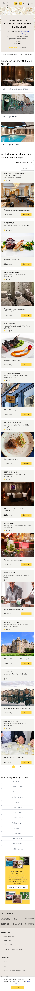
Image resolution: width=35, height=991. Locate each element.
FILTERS (25, 168)
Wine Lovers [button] (17, 792)
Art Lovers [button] (17, 833)
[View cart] (28, 4)
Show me (26, 214)
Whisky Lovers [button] (17, 797)
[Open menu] (32, 4)
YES (17, 987)
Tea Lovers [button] (17, 828)
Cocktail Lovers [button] (17, 818)
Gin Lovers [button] (17, 802)
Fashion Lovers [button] (17, 849)
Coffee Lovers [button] (17, 823)
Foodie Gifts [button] (17, 782)
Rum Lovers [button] (17, 813)
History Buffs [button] (17, 844)
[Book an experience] (20, 3)
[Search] (24, 4)
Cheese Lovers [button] (17, 787)
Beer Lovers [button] (17, 807)
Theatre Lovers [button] (17, 839)
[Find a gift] (16, 3)
